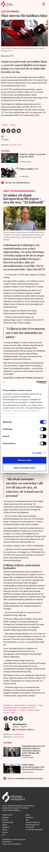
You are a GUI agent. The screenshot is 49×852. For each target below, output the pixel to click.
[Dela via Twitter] (8, 131)
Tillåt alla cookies (24, 460)
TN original (22, 710)
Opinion (4, 825)
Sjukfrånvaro (8, 705)
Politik (41, 705)
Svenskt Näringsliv (10, 710)
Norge (13, 712)
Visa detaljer (37, 453)
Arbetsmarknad (20, 705)
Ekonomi (5, 820)
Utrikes (4, 830)
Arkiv (27, 820)
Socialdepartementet (28, 708)
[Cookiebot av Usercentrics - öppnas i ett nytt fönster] (36, 382)
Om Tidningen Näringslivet (34, 829)
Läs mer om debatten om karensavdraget (25, 778)
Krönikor (5, 832)
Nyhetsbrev (29, 817)
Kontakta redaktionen (33, 822)
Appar (28, 815)
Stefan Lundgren (34, 710)
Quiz (3, 835)
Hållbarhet (5, 827)
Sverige (12, 125)
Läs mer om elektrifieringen (17, 182)
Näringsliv (5, 817)
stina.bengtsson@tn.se (25, 729)
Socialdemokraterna (10, 708)
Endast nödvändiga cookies (25, 468)
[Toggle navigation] (44, 4)
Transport (5, 125)
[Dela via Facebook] (3, 131)
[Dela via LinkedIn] (13, 131)
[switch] (43, 429)
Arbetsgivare (32, 705)
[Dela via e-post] (19, 131)
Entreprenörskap (7, 822)
